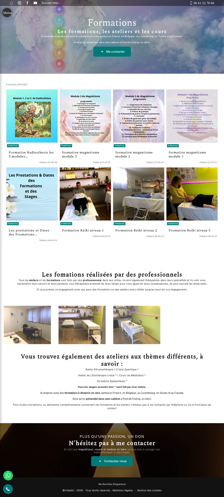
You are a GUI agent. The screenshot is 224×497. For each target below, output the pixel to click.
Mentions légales (123, 490)
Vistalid (69, 490)
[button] (8, 489)
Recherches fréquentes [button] (112, 484)
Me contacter (115, 51)
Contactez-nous (115, 461)
